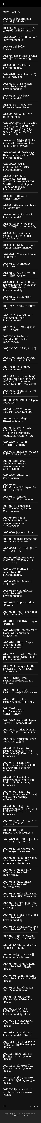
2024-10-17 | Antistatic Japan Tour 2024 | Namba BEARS (19, 721)
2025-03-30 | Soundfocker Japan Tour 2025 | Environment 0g (18, 593)
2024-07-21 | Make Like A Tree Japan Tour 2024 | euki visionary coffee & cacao (20, 860)
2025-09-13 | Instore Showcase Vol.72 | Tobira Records (20, 452)
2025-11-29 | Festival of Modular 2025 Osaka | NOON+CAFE (15, 339)
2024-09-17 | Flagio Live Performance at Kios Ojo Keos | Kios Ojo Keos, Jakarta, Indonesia (20, 752)
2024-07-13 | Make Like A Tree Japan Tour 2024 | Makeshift (20, 894)
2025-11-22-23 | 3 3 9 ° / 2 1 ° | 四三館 (19, 349)
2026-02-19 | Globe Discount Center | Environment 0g (19, 246)
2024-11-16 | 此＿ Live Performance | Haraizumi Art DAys (18, 680)
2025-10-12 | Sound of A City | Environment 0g (19, 391)
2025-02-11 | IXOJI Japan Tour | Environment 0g (20, 613)
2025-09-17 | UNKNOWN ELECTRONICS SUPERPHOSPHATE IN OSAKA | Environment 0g (18, 431)
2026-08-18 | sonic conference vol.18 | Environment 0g (20, 57)
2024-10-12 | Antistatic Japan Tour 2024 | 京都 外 (19, 740)
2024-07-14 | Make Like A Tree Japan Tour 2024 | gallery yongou (17, 884)
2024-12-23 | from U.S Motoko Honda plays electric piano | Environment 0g (20, 657)
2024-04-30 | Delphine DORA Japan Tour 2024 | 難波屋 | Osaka (20, 966)
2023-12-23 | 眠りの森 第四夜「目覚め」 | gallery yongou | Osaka (19, 1044)
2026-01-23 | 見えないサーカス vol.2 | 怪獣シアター (20, 274)
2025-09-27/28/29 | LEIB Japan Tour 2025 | (20, 401)
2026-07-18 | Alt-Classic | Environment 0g (17, 96)
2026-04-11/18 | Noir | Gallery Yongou (15, 197)
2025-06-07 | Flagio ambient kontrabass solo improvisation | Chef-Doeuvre (15, 521)
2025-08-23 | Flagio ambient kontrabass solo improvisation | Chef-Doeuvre (15, 464)
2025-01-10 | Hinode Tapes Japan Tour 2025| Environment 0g (18, 645)
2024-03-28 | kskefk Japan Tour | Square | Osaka (18, 988)
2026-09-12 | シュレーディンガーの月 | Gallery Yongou (19, 29)
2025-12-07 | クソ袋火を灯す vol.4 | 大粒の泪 (19, 328)
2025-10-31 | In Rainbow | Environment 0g (17, 368)
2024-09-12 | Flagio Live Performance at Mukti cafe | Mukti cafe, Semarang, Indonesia (19, 781)
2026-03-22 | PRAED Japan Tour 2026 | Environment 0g (19, 225)
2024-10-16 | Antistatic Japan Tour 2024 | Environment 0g (19, 730)
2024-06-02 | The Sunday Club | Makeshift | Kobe (20, 946)
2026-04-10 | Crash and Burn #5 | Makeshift (19, 206)
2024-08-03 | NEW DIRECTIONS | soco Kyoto (18, 831)
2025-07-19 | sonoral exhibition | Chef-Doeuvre (18, 497)
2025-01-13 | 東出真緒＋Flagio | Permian (20, 622)
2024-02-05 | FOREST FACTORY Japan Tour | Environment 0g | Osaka (17, 1011)
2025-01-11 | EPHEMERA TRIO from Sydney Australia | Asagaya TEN (20, 633)
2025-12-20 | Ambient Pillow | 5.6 (19, 307)
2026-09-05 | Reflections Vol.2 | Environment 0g (20, 38)
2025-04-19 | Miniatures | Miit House (17, 582)
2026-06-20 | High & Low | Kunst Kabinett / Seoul (18, 106)
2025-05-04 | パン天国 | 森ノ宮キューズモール (20, 549)
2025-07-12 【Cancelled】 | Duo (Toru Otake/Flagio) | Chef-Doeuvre (18, 508)
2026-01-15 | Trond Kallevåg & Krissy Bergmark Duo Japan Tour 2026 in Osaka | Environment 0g (20, 286)
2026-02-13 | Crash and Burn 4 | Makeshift (20, 255)
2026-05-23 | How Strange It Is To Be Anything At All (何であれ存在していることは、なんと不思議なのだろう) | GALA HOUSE (20, 128)
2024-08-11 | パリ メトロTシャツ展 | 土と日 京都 (20, 822)
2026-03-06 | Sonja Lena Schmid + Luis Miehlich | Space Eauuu (17, 236)
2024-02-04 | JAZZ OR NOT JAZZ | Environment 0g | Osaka (18, 1023)
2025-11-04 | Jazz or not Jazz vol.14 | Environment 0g (19, 358)
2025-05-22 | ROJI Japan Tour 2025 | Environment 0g (20, 540)
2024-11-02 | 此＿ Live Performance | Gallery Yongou (14, 711)
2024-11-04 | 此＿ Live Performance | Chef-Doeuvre (20, 691)
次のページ (34, 1106)
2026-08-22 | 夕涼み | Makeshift (14, 47)
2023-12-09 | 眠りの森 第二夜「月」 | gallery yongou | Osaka (18, 1068)
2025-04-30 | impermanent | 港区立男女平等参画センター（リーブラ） (19, 560)
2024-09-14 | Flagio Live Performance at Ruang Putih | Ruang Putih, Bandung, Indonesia (20, 766)
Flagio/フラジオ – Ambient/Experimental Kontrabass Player (20, 1114)
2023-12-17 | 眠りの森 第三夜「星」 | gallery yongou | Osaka (17, 1056)
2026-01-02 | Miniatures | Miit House (17, 297)
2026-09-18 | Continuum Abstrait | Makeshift (17, 19)
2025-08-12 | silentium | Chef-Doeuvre (16, 476)
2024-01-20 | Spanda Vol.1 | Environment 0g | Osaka (18, 1033)
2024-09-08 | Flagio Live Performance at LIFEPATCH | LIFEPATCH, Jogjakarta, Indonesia (20, 810)
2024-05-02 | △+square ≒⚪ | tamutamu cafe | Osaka (19, 955)
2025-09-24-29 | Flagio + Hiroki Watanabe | (16, 419)
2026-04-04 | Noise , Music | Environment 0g (18, 215)
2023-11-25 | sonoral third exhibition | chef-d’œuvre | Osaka (18, 1092)
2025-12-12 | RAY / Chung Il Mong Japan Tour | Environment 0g (18, 318)
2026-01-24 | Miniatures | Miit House (17, 264)
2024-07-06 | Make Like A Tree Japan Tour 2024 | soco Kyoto (20, 927)
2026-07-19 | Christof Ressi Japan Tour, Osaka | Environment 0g (18, 86)
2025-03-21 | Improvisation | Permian (18, 603)
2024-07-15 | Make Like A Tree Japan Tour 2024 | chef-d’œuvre (17, 872)
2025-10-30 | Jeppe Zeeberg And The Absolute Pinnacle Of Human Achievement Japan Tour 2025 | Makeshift (19, 380)
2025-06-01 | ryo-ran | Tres (18, 532)
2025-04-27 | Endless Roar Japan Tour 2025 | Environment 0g (18, 572)
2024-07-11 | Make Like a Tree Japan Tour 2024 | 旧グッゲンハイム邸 (20, 905)
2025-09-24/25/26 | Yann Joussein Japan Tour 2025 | (18, 410)
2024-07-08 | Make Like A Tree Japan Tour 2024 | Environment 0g (20, 917)
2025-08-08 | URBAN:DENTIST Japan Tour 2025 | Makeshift (20, 487)
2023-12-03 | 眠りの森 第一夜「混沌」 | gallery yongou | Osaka (19, 1080)
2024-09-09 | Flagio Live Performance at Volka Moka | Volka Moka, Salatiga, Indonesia (20, 795)
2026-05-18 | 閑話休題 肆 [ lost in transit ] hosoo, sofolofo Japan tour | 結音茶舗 (19, 143)
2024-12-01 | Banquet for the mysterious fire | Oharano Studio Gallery (19, 668)
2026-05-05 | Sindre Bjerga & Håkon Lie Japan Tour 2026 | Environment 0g (19, 155)
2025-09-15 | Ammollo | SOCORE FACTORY (16, 443)
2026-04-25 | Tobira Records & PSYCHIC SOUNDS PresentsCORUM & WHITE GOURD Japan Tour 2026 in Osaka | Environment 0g (18, 182)
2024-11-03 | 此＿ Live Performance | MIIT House (18, 700)
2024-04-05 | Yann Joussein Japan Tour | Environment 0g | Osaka (20, 978)
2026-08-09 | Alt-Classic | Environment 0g (17, 66)
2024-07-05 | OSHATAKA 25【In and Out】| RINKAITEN (19, 937)
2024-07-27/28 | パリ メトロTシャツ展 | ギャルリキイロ (20, 840)
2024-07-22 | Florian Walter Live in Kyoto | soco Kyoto (18, 849)
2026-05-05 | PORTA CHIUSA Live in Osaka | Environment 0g (16, 167)
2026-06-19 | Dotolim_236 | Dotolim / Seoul (18, 115)
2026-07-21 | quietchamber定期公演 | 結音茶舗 (19, 75)
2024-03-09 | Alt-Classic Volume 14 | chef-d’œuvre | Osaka (17, 999)
